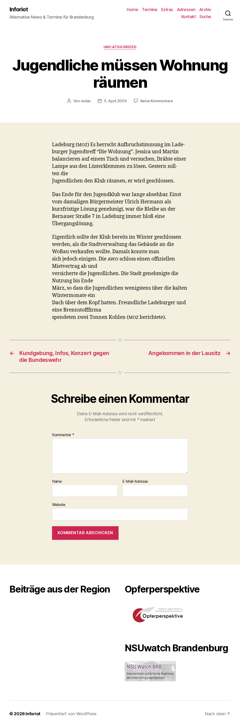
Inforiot (18, 9)
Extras (167, 9)
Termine (150, 9)
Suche (205, 16)
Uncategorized (120, 47)
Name (57, 481)
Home (132, 9)
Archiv (205, 9)
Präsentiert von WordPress (71, 713)
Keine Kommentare (156, 101)
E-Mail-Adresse (135, 481)
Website (58, 504)
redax (86, 101)
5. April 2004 (115, 101)
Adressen (186, 9)
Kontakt (188, 16)
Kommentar (63, 435)
